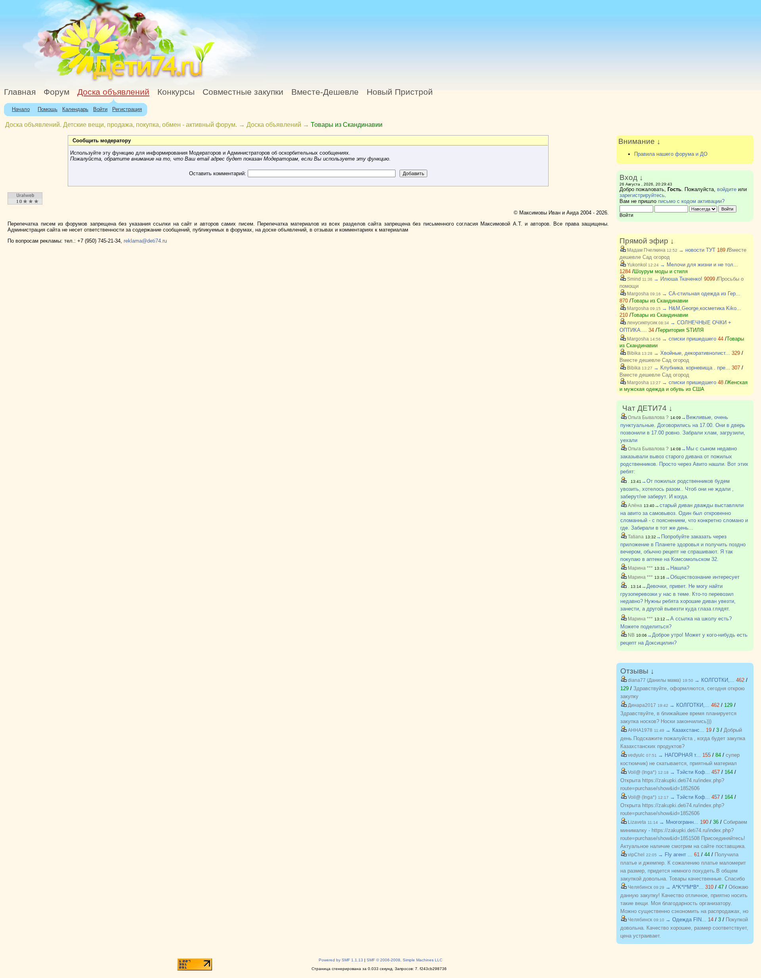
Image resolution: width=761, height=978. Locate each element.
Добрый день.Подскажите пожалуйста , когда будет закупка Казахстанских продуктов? (682, 738)
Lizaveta (636, 822)
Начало (21, 109)
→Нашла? (677, 568)
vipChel (635, 854)
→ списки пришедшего (689, 339)
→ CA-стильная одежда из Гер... (701, 294)
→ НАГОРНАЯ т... (679, 755)
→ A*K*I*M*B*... (684, 887)
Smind (633, 279)
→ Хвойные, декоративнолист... (692, 353)
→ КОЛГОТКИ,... (714, 680)
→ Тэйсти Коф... (690, 772)
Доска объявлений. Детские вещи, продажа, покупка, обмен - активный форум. (121, 124)
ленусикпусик (641, 322)
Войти (100, 109)
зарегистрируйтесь (642, 195)
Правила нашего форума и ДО (670, 154)
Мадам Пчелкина (645, 250)
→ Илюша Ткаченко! (678, 279)
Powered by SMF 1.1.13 (341, 960)
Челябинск (639, 887)
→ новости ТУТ (697, 250)
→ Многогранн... (678, 822)
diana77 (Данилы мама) (654, 680)
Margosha (637, 294)
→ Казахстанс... (684, 730)
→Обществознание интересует (702, 577)
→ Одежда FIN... (685, 919)
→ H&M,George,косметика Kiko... (701, 308)
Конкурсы (176, 92)
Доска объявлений (113, 92)
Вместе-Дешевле (325, 92)
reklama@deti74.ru (145, 241)
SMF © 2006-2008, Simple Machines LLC (404, 960)
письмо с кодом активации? (691, 201)
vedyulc (635, 755)
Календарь (75, 109)
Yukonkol (636, 265)
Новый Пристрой (400, 92)
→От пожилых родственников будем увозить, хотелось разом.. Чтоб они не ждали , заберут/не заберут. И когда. (677, 489)
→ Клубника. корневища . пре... (692, 368)
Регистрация (127, 109)
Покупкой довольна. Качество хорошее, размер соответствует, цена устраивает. (684, 928)
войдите (726, 189)
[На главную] (72, 81)
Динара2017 (641, 705)
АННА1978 (639, 730)
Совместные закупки (243, 92)
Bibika (633, 353)
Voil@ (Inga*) (641, 772)
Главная (20, 92)
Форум (56, 92)
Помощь (47, 109)
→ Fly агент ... (675, 854)
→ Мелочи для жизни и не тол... (699, 265)
